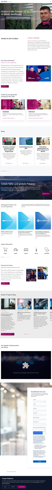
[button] (46, 26)
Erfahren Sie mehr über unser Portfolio (36, 118)
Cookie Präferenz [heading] (7, 479)
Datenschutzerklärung (6, 483)
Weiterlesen (3, 320)
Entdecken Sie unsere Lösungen (8, 118)
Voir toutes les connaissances (7, 334)
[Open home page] (4, 1)
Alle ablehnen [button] (13, 486)
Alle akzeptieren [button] (22, 486)
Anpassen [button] (5, 486)
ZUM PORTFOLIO (4, 86)
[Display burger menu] (50, 1)
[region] (26, 251)
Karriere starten (46, 18)
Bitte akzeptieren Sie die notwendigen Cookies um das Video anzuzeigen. (26, 372)
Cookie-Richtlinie (36, 482)
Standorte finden (46, 193)
